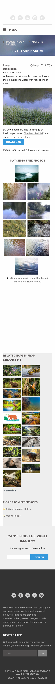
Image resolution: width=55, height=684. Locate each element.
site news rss (27, 595)
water (11, 44)
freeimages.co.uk (27, 7)
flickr (42, 17)
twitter (12, 17)
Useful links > (13, 515)
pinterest (34, 17)
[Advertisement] (27, 320)
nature (37, 41)
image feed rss (34, 595)
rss (27, 17)
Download (13, 141)
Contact (42, 678)
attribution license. (13, 625)
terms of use (23, 137)
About (11, 678)
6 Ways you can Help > (18, 509)
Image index (15, 41)
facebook (20, 17)
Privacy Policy (26, 678)
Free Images (20, 582)
